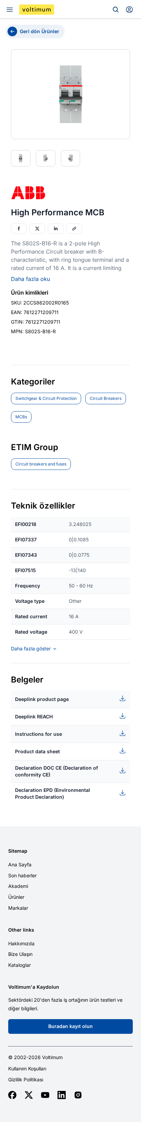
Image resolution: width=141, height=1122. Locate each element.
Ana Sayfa (19, 864)
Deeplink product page (42, 699)
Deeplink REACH (34, 716)
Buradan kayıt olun (70, 1026)
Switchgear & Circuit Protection (46, 398)
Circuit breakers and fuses (40, 464)
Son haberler (22, 875)
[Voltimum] (36, 9)
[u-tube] (45, 1095)
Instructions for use (38, 734)
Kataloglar (19, 965)
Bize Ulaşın (20, 954)
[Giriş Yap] (129, 9)
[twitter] (29, 1095)
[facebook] (12, 1095)
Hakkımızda (21, 943)
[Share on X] (37, 229)
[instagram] (78, 1095)
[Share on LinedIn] (56, 229)
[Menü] (9, 9)
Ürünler (16, 897)
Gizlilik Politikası (25, 1079)
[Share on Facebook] (19, 229)
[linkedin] (61, 1095)
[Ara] (116, 9)
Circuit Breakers (105, 398)
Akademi (18, 886)
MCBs (21, 416)
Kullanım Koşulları (27, 1068)
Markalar (18, 908)
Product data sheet (37, 751)
